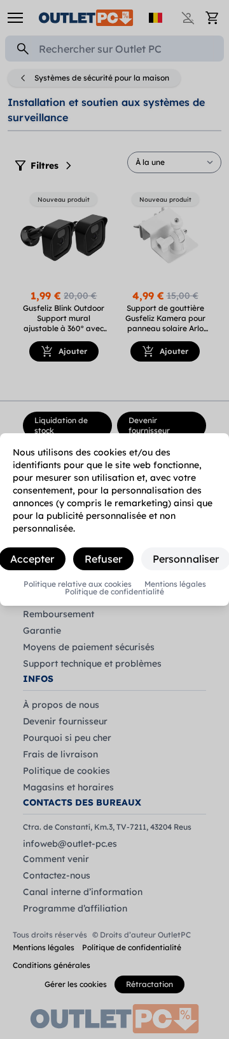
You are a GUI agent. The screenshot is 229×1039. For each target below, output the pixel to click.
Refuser (103, 558)
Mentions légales (175, 584)
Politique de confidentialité (114, 592)
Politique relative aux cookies (78, 584)
